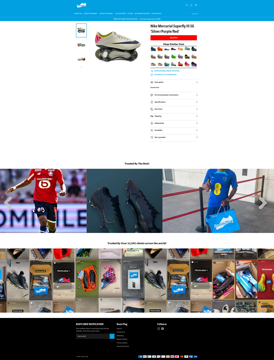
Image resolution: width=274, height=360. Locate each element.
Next (1, 19)
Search (119, 328)
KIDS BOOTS (156, 13)
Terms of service (123, 346)
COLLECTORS (120, 13)
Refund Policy (122, 339)
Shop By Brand (90, 13)
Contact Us (121, 332)
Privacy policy (122, 342)
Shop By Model (106, 13)
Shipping (120, 335)
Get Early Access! (142, 13)
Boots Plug (84, 357)
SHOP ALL (78, 13)
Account (195, 14)
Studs (130, 13)
